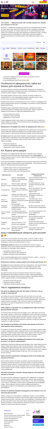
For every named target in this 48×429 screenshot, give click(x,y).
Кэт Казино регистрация (9, 78)
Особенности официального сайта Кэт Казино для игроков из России (21, 76)
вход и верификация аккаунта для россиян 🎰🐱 (16, 80)
